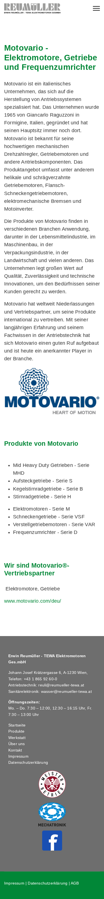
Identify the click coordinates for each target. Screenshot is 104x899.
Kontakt (15, 750)
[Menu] (96, 8)
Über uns (16, 744)
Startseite (17, 725)
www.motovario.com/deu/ (32, 601)
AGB (75, 883)
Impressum (18, 756)
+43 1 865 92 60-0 (40, 679)
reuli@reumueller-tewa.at (61, 685)
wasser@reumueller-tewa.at (66, 691)
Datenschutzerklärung (28, 762)
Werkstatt (17, 737)
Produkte (16, 731)
